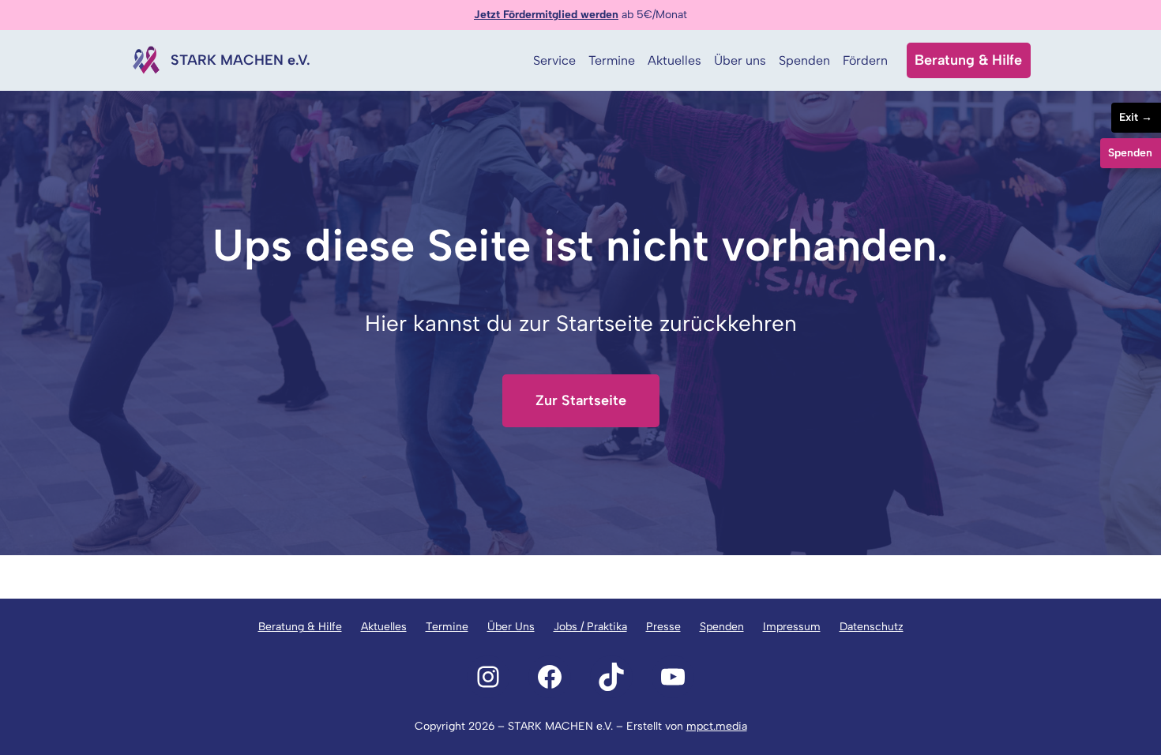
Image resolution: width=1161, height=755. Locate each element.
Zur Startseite (580, 400)
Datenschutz (872, 626)
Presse (663, 626)
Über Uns (511, 626)
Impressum (792, 626)
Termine (447, 626)
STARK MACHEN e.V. (240, 60)
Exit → (1135, 117)
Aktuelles (384, 626)
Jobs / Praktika (590, 626)
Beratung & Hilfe (968, 60)
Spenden (722, 626)
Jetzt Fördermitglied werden (546, 14)
